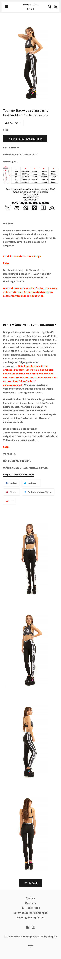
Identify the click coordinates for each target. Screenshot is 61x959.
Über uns (30, 903)
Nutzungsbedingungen (30, 917)
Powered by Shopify (45, 936)
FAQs (6, 263)
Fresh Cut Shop (30, 6)
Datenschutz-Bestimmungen (30, 912)
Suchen (30, 898)
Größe (9, 123)
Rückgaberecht (30, 907)
